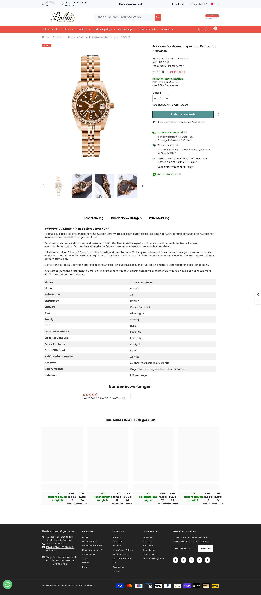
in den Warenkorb (183, 114)
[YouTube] (207, 560)
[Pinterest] (191, 560)
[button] (43, 186)
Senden (206, 548)
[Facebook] (175, 560)
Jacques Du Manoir (177, 58)
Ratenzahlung (159, 218)
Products (58, 37)
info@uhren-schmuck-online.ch (60, 548)
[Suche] (127, 17)
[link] (62, 488)
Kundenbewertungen (126, 218)
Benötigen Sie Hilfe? (197, 4)
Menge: (157, 93)
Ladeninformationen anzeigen (176, 167)
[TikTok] (199, 560)
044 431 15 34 (55, 543)
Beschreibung (94, 218)
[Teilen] (216, 114)
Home (45, 37)
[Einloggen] (206, 29)
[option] (92, 106)
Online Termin (178, 4)
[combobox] (124, 17)
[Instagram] (183, 560)
